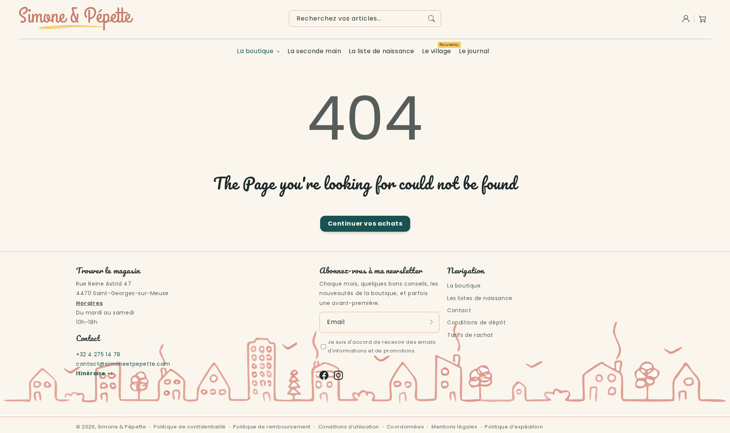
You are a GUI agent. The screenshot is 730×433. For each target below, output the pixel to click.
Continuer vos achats (365, 223)
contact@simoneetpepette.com (123, 364)
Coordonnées (405, 426)
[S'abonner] (431, 322)
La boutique (255, 51)
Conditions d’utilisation (348, 426)
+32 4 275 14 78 (98, 354)
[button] (702, 18)
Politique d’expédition (514, 426)
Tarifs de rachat (470, 335)
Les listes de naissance (480, 298)
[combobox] (365, 18)
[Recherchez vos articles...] (431, 18)
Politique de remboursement (272, 426)
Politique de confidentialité (190, 426)
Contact (459, 310)
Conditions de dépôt (476, 322)
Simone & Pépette (122, 426)
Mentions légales (455, 426)
